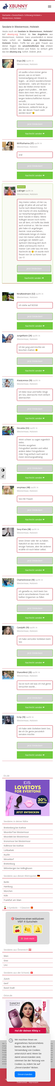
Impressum (33, 1082)
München (8, 891)
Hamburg (8, 886)
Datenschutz (22, 1082)
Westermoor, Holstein (27, 64)
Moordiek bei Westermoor (16, 836)
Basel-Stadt (9, 987)
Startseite (6, 15)
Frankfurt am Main (12, 900)
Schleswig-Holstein (32, 15)
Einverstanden (25, 1074)
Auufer (7, 854)
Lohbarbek (9, 850)
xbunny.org (12, 34)
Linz (5, 965)
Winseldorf (9, 859)
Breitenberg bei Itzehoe (15, 827)
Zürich (7, 978)
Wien (6, 956)
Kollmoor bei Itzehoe (14, 845)
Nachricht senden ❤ (34, 133)
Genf (6, 983)
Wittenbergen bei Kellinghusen (18, 868)
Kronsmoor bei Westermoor (17, 841)
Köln (6, 895)
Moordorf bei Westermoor (16, 832)
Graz (6, 960)
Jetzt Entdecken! (34, 124)
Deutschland (17, 15)
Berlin (6, 882)
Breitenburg (9, 863)
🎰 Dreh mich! (27, 938)
